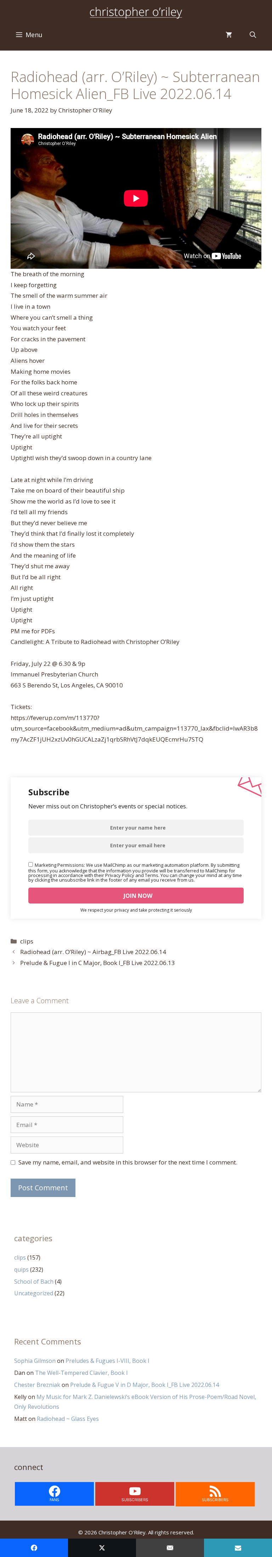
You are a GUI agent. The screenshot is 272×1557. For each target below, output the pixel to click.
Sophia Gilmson (35, 1361)
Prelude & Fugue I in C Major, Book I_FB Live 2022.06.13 (97, 963)
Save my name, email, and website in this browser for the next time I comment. (127, 1162)
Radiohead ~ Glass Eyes (68, 1419)
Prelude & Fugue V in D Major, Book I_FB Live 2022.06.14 (144, 1385)
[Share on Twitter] (102, 1548)
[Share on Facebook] (34, 1548)
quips (21, 1269)
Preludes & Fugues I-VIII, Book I (107, 1361)
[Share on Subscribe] (238, 1548)
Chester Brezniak (37, 1385)
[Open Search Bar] (253, 34)
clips (26, 941)
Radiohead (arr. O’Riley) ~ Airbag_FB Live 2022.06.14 (93, 952)
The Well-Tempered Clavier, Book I (81, 1373)
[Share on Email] (170, 1548)
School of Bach (33, 1281)
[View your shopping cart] (229, 34)
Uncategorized (33, 1293)
